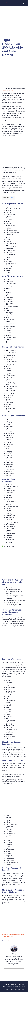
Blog (4, 986)
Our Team (17, 986)
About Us (6, 984)
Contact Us (21, 984)
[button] (20, 3)
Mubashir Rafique (7, 90)
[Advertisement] (14, 23)
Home (23, 986)
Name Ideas (8, 941)
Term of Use (13, 984)
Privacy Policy (10, 986)
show (12, 197)
